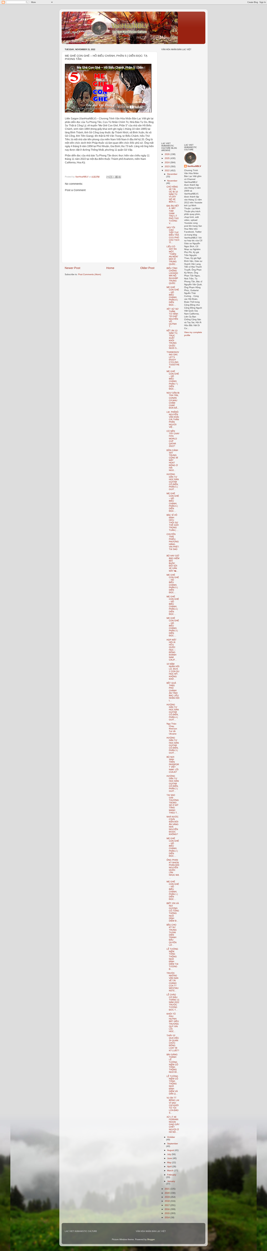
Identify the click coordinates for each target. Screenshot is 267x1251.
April (169, 1166)
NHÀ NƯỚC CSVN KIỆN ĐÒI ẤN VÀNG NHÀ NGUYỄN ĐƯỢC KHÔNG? (172, 825)
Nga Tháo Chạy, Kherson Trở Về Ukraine (172, 729)
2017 (167, 1205)
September (172, 1143)
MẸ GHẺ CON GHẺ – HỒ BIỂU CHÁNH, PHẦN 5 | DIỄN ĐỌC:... (173, 584)
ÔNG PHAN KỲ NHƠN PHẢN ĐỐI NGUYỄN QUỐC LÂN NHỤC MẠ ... (173, 869)
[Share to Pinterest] (119, 177)
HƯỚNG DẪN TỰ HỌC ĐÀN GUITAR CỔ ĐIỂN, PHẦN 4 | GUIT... (173, 712)
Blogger (151, 1239)
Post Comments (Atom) (89, 274)
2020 (167, 1193)
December (172, 174)
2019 (167, 1197)
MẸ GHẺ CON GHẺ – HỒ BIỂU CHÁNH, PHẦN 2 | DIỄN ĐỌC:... (173, 847)
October (171, 1137)
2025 (167, 158)
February (171, 1175)
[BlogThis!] (110, 177)
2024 (167, 162)
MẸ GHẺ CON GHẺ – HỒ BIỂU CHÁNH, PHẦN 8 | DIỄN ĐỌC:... (173, 296)
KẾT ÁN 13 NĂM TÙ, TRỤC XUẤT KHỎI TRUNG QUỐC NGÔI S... (172, 339)
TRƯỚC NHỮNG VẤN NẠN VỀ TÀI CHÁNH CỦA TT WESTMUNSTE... (172, 982)
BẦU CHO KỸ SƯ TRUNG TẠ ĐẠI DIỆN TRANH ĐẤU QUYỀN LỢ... (172, 935)
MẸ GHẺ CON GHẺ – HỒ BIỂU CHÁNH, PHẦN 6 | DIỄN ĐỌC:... (173, 502)
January (171, 1181)
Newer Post (72, 268)
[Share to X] (113, 177)
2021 (167, 1189)
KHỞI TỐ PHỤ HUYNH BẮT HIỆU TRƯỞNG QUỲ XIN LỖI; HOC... (173, 1023)
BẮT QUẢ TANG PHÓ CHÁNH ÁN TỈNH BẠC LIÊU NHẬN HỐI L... (173, 692)
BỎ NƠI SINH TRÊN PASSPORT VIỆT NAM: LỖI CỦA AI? (173, 764)
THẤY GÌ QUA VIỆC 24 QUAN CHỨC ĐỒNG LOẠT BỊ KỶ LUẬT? (173, 1043)
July (169, 1154)
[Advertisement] (170, 118)
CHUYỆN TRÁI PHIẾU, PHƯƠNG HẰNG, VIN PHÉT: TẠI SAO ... (173, 543)
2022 (167, 170)
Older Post (147, 268)
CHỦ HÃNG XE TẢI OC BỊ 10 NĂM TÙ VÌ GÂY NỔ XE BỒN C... (172, 194)
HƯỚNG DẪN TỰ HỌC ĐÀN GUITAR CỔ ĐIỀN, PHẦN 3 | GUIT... (173, 745)
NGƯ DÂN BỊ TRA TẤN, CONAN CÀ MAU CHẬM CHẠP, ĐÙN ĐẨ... (173, 400)
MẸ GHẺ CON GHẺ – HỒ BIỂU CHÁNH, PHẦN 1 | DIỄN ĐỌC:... (173, 890)
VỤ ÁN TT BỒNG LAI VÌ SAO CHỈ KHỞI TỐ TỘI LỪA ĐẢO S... (173, 1105)
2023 (167, 166)
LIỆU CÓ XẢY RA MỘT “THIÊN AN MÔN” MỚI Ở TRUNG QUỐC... (172, 255)
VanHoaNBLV (194, 166)
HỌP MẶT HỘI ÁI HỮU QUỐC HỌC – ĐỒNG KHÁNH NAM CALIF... (172, 650)
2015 (167, 1213)
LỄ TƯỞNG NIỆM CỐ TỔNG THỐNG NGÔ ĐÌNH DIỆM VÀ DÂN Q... (172, 1085)
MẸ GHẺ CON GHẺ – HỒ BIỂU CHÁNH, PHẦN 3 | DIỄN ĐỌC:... (173, 627)
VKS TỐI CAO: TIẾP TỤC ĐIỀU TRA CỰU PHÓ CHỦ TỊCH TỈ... (173, 235)
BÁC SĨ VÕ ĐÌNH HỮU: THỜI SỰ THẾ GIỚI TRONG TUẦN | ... (173, 522)
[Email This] (107, 177)
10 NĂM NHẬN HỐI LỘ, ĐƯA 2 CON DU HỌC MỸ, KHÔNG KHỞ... (173, 671)
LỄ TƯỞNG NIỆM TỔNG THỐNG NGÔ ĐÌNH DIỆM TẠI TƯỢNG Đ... (172, 959)
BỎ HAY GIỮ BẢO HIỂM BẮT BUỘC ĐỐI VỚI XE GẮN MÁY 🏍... (173, 563)
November (172, 181)
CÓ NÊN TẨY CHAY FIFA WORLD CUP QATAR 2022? (173, 438)
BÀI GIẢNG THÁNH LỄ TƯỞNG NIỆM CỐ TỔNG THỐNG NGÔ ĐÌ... (172, 1063)
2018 (167, 1201)
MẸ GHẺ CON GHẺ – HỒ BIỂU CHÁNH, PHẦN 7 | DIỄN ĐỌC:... (173, 380)
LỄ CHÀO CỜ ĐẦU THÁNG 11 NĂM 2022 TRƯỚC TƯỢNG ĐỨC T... (173, 1002)
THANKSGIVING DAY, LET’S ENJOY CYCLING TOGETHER (173, 359)
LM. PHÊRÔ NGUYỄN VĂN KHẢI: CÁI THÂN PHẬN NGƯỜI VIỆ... (173, 419)
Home (110, 268)
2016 (167, 1209)
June (170, 1158)
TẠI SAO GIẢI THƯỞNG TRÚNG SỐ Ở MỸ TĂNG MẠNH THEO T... (173, 804)
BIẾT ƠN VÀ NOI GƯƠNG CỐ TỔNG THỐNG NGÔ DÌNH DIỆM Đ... (173, 912)
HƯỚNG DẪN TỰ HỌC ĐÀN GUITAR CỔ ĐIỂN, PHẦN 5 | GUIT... (173, 481)
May (169, 1162)
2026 (167, 154)
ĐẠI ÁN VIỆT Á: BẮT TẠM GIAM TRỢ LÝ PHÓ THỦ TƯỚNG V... (173, 214)
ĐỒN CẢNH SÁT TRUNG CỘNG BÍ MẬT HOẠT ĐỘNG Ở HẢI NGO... (172, 460)
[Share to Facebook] (116, 177)
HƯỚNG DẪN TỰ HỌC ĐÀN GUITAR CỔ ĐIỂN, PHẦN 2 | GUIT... (173, 783)
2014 (167, 1217)
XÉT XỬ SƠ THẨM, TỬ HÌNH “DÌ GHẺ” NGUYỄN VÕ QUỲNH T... (172, 318)
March (170, 1170)
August (171, 1150)
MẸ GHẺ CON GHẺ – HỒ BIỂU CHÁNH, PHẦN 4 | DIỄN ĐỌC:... (173, 605)
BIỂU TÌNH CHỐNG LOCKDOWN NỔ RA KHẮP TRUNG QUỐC (172, 275)
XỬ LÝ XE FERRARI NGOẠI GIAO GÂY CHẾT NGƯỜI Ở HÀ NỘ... (173, 1124)
